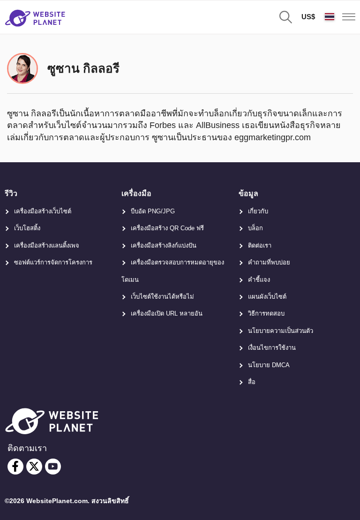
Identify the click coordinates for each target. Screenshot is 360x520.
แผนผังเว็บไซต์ (267, 296)
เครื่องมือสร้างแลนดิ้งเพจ (46, 245)
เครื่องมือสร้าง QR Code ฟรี (167, 228)
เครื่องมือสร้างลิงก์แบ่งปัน (163, 245)
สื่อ (251, 381)
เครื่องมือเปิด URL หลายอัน (166, 313)
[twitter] (34, 467)
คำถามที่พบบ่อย (269, 262)
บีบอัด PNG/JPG (153, 211)
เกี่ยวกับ (258, 211)
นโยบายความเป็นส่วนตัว (280, 330)
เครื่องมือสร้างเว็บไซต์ (42, 211)
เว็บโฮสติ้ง (27, 228)
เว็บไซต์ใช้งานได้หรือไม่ (162, 296)
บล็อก (255, 228)
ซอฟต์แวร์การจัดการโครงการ (53, 262)
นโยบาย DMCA (269, 365)
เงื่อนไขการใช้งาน (272, 347)
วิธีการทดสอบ (266, 313)
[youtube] (53, 467)
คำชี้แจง (259, 279)
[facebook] (15, 467)
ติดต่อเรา (259, 245)
